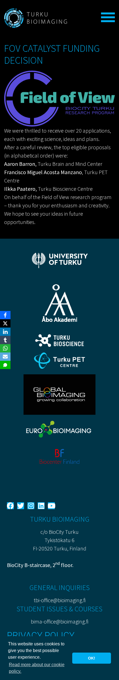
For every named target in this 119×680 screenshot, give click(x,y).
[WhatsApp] (5, 348)
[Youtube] (51, 505)
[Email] (5, 356)
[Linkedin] (41, 505)
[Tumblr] (5, 340)
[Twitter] (20, 505)
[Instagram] (30, 505)
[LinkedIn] (5, 332)
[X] (5, 323)
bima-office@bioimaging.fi (59, 621)
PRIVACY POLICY (40, 635)
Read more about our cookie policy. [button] (36, 668)
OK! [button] (91, 658)
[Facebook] (10, 505)
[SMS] (5, 365)
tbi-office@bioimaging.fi (60, 600)
